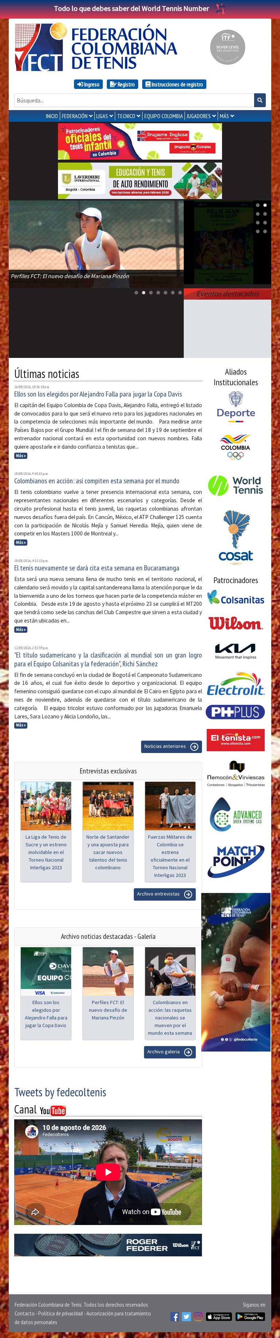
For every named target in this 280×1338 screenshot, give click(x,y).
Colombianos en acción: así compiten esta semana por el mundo (96, 480)
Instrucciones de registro (177, 84)
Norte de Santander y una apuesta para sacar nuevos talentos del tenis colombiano (107, 852)
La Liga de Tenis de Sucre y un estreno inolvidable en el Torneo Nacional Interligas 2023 (46, 852)
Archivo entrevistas (159, 894)
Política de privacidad (60, 1313)
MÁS (224, 116)
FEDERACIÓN (75, 116)
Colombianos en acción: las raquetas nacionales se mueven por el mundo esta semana (170, 1017)
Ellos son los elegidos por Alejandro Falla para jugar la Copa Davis (98, 394)
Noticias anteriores (165, 746)
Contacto (25, 1313)
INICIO (52, 116)
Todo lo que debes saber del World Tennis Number (131, 8)
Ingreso (91, 84)
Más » (21, 455)
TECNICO (126, 116)
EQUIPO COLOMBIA (163, 116)
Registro (126, 84)
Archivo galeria (164, 1052)
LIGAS (102, 116)
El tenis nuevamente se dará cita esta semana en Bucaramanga (96, 568)
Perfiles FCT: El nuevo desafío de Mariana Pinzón (108, 1010)
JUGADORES (199, 116)
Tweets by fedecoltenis (60, 1092)
